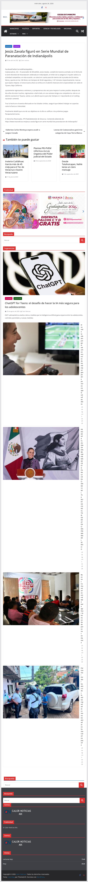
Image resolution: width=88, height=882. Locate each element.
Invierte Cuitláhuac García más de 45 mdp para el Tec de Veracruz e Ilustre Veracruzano (14, 159)
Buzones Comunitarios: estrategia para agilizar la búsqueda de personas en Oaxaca (82, 568)
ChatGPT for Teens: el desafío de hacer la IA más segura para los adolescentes (42, 264)
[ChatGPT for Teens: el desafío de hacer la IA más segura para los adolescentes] (44, 232)
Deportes (36, 21)
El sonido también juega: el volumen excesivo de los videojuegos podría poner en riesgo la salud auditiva (82, 323)
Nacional (68, 21)
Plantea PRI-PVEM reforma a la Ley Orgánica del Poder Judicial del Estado (43, 144)
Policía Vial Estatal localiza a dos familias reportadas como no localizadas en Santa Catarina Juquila (82, 666)
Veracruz (16, 38)
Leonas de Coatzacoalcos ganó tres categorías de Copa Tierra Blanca (68, 123)
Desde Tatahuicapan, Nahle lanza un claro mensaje (72, 158)
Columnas (9, 258)
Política (25, 21)
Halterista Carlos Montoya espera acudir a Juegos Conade (23, 123)
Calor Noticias (26, 271)
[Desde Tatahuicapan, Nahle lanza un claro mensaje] (72, 138)
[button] (18, 26)
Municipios (14, 21)
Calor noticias (25, 53)
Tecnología (17, 258)
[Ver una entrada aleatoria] (82, 23)
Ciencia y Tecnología (51, 21)
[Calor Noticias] (5, 23)
